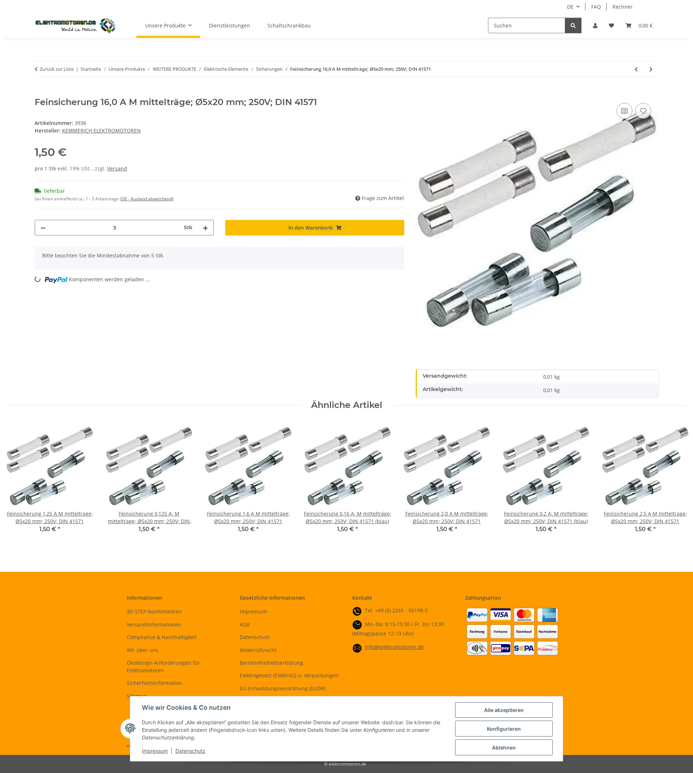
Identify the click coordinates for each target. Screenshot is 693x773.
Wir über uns (142, 650)
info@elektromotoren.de (394, 646)
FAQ (596, 6)
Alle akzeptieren (504, 710)
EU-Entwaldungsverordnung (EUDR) (283, 688)
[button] (595, 25)
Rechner (623, 6)
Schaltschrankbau (289, 25)
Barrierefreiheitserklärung (271, 662)
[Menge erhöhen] (205, 227)
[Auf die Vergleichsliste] (624, 111)
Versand (117, 168)
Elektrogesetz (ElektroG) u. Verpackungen (289, 675)
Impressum (155, 751)
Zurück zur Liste (57, 69)
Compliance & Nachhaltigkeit (162, 637)
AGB (245, 624)
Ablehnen (504, 747)
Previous (18, 482)
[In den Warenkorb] (40, 93)
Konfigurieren (504, 729)
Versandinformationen (154, 624)
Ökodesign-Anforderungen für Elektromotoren (163, 666)
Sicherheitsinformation (154, 682)
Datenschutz (190, 751)
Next (675, 482)
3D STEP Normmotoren (154, 611)
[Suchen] (573, 25)
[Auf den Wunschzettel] (643, 111)
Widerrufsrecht (258, 650)
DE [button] (570, 6)
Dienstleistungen (229, 25)
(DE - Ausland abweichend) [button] (147, 199)
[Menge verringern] (43, 227)
